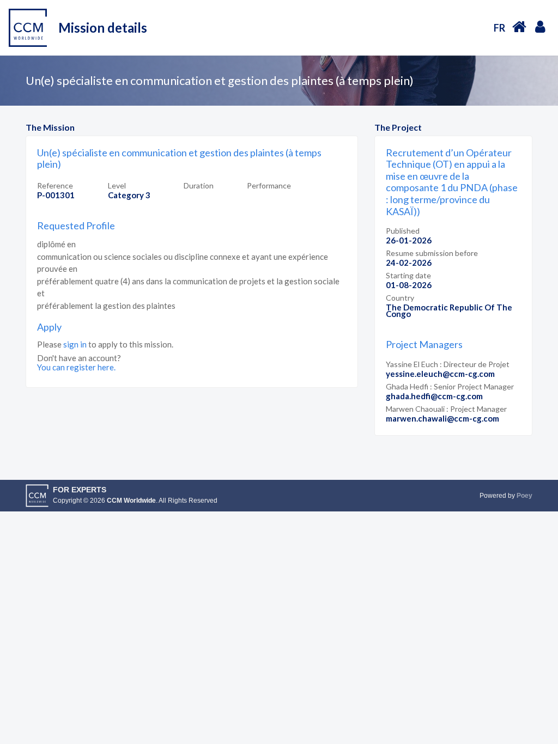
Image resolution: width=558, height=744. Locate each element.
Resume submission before (432, 253)
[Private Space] (540, 26)
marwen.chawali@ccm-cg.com (442, 418)
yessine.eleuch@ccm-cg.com (440, 374)
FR (499, 28)
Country (400, 297)
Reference (55, 185)
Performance (269, 185)
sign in (75, 344)
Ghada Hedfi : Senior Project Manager (450, 386)
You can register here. (76, 367)
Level (117, 185)
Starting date (408, 275)
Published (403, 230)
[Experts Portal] (519, 26)
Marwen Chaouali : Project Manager (446, 408)
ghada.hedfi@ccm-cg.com (434, 396)
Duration (199, 185)
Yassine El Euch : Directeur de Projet (448, 364)
